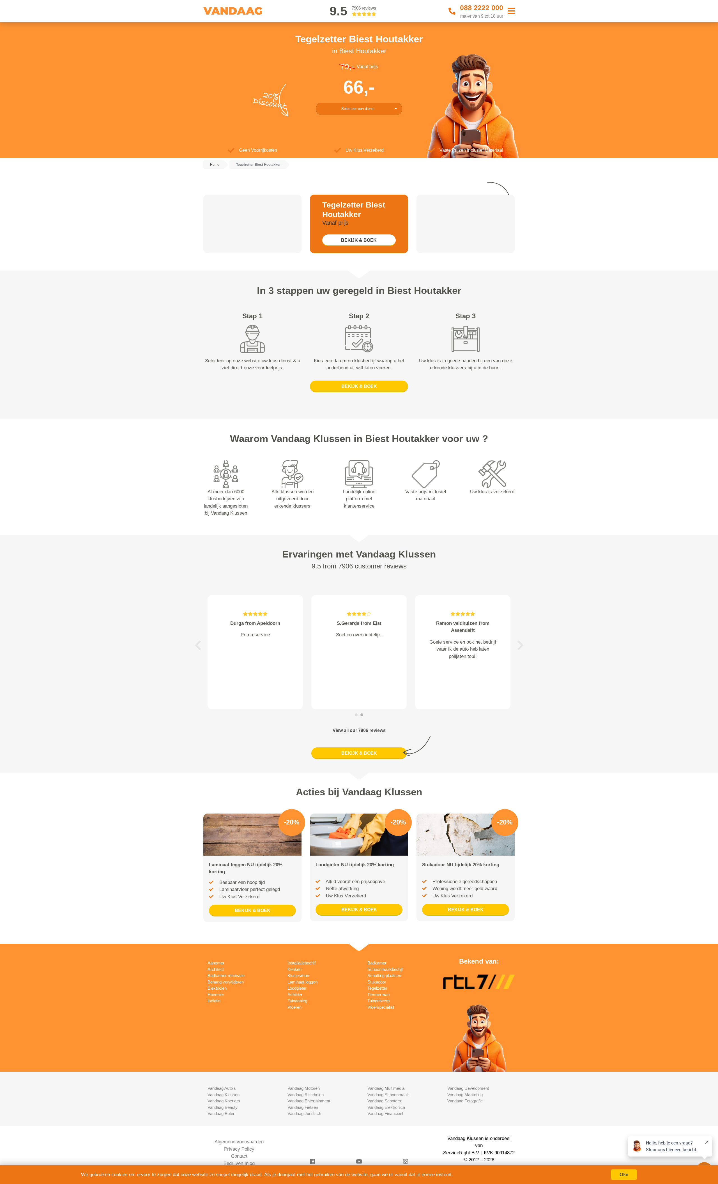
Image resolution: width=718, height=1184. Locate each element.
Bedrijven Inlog (239, 1163)
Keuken (294, 969)
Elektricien (217, 988)
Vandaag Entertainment (308, 1100)
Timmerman (378, 994)
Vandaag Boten (221, 1113)
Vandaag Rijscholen (305, 1094)
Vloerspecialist (380, 1007)
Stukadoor (376, 982)
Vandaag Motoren (303, 1088)
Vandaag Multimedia (385, 1088)
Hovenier (216, 994)
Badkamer (376, 962)
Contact (239, 1156)
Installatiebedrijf (301, 962)
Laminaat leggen (302, 982)
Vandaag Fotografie (465, 1100)
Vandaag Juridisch (304, 1113)
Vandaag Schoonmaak (388, 1094)
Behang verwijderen (226, 982)
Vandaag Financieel (385, 1113)
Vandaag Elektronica (386, 1107)
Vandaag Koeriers (224, 1100)
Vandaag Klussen (224, 1094)
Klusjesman (298, 975)
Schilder (294, 994)
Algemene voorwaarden (239, 1141)
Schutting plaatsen (384, 975)
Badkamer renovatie (226, 975)
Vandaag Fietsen (302, 1107)
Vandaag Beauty (223, 1107)
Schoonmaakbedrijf (385, 969)
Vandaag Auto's (222, 1088)
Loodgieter (297, 988)
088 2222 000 (481, 7)
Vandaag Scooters (384, 1100)
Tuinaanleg (297, 1000)
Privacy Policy (239, 1149)
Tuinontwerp (378, 1000)
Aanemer (216, 962)
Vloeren (294, 1007)
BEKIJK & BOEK (359, 240)
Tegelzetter (377, 988)
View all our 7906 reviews (359, 730)
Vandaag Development (468, 1088)
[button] (198, 645)
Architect (216, 969)
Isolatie (214, 1000)
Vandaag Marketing (465, 1094)
